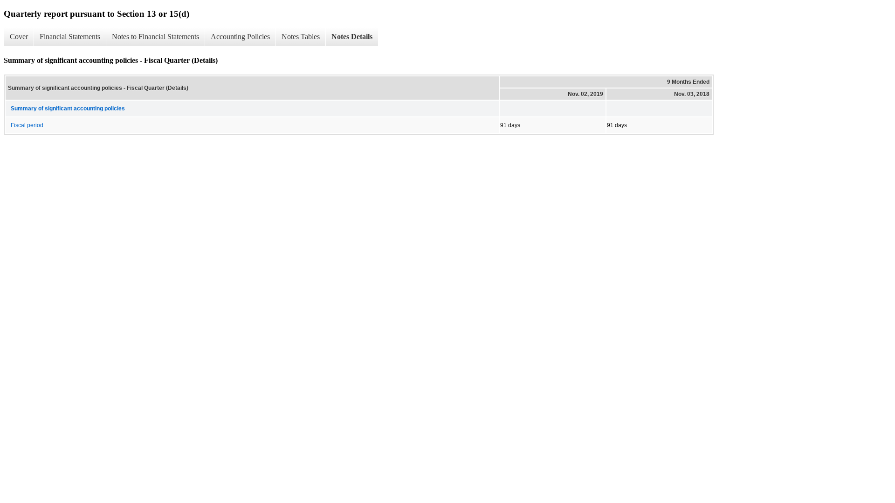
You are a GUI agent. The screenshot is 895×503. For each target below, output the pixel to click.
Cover (19, 37)
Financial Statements (70, 37)
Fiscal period (27, 125)
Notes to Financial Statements (155, 37)
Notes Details (351, 37)
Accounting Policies (240, 37)
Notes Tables (301, 37)
